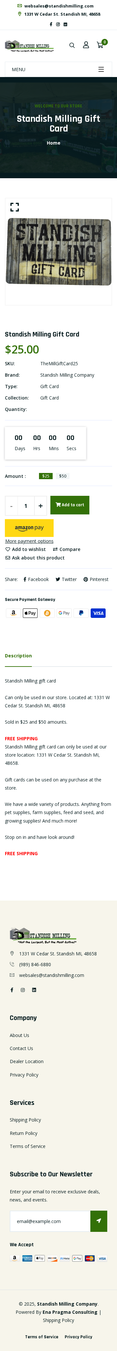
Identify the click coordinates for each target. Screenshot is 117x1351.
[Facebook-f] (51, 24)
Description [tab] (18, 655)
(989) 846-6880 (35, 964)
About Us (19, 1035)
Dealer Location (27, 1061)
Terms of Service (28, 1146)
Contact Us (21, 1048)
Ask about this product (38, 558)
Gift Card (49, 386)
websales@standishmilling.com (58, 6)
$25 (45, 476)
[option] (58, 251)
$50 (62, 476)
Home (53, 143)
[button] (29, 528)
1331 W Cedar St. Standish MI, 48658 (61, 14)
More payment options (29, 541)
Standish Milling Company (67, 375)
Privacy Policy (24, 1075)
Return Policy (23, 1133)
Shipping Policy (25, 1120)
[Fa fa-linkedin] (65, 24)
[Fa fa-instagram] (58, 24)
